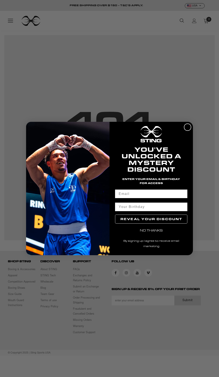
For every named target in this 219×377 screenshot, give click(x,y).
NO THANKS (151, 230)
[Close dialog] (187, 127)
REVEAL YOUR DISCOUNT (151, 219)
